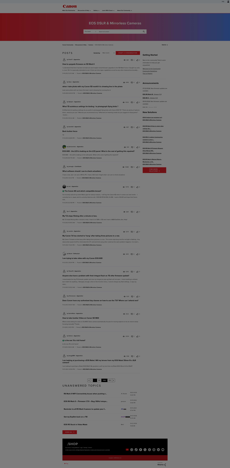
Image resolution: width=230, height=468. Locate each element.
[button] (140, 219)
